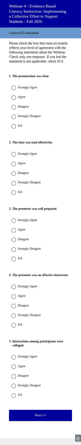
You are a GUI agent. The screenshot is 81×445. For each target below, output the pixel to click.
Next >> (40, 415)
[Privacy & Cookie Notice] (78, 438)
